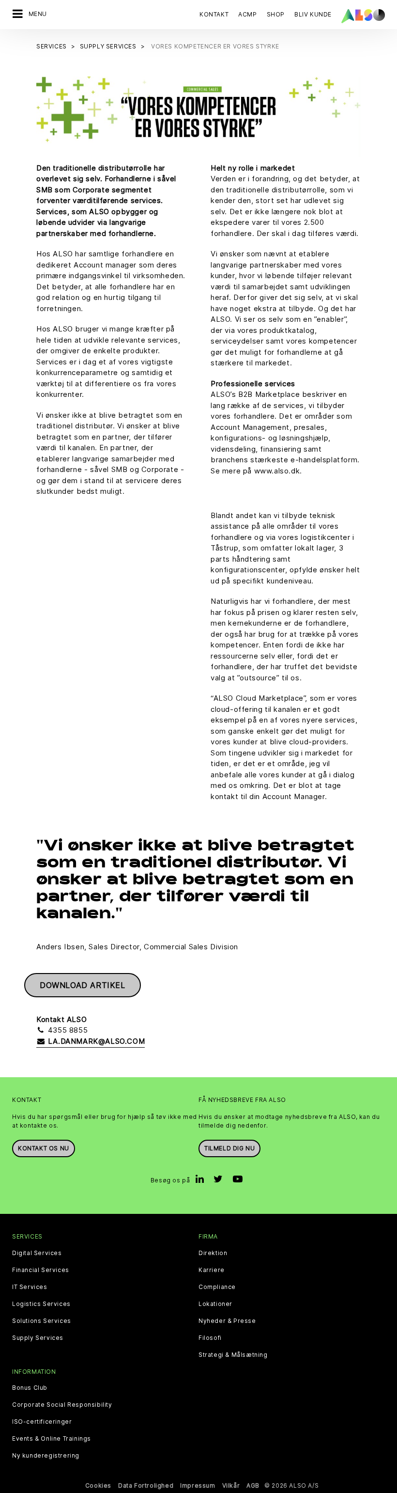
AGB (253, 1485)
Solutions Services (41, 1321)
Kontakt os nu (43, 1148)
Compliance (217, 1287)
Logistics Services (41, 1304)
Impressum (197, 1485)
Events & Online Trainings (51, 1438)
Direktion (212, 1253)
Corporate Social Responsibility (62, 1404)
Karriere (211, 1270)
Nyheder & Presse (227, 1321)
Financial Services (40, 1270)
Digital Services (37, 1253)
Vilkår (231, 1485)
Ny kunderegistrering (45, 1455)
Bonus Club (29, 1387)
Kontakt (214, 14)
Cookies (98, 1485)
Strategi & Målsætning (233, 1355)
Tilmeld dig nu (229, 1148)
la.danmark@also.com (95, 1041)
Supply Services (37, 1338)
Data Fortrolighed (145, 1485)
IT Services (29, 1287)
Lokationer (215, 1304)
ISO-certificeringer (42, 1421)
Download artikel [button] (82, 985)
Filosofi (210, 1338)
